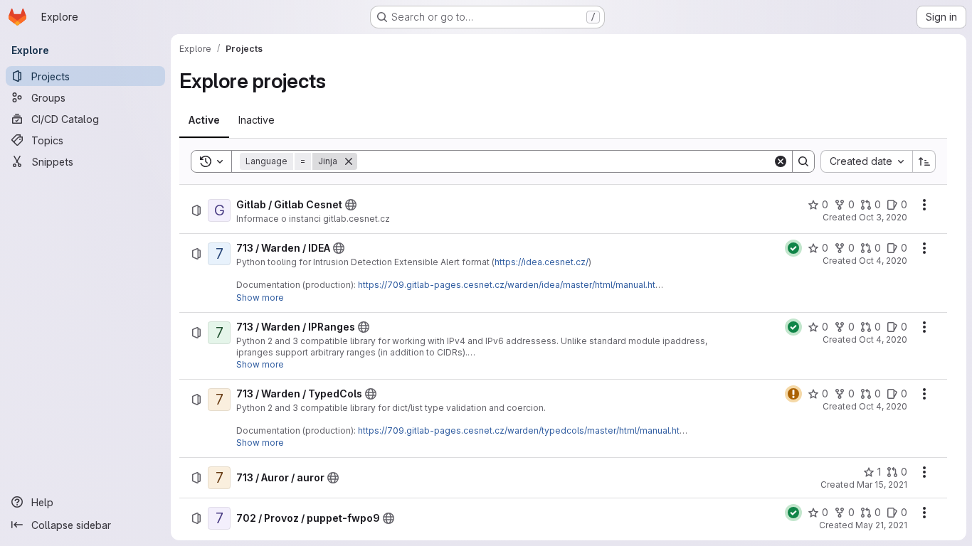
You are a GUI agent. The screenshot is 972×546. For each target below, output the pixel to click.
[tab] (204, 120)
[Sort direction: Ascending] (924, 161)
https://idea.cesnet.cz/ (541, 262)
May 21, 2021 (881, 525)
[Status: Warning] (793, 393)
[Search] (803, 161)
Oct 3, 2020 (883, 217)
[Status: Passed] (793, 248)
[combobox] (866, 161)
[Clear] (780, 161)
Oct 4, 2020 (883, 260)
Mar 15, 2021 (882, 484)
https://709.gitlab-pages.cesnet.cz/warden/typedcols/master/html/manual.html (524, 430)
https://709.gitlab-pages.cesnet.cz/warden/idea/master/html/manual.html (511, 284)
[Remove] (348, 161)
